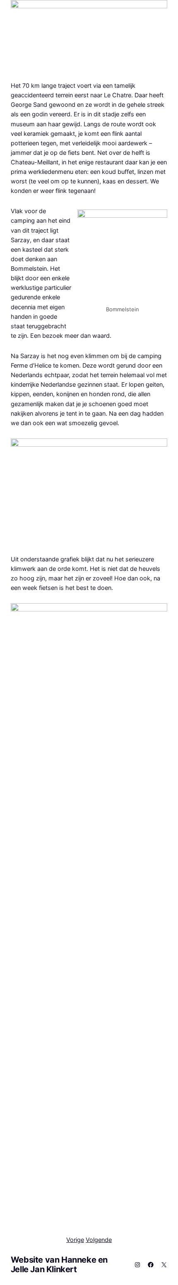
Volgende (99, 1239)
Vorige (75, 1239)
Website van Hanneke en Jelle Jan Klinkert (59, 1264)
